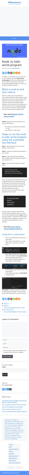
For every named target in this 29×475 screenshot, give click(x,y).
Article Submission (14, 449)
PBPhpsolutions (14, 2)
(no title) (11, 444)
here (21, 146)
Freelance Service (13, 456)
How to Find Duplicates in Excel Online (12, 407)
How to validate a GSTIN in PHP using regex (14, 404)
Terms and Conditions (15, 462)
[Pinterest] (11, 73)
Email (4, 367)
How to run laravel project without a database (14, 411)
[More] (19, 73)
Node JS (6, 303)
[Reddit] (16, 73)
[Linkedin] (8, 73)
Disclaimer (11, 453)
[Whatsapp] (14, 73)
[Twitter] (6, 73)
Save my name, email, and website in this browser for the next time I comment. (15, 351)
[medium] (10, 389)
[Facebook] (3, 73)
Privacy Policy (12, 460)
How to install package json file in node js (15, 311)
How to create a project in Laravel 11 (12, 409)
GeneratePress (23, 473)
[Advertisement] (14, 21)
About (10, 447)
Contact (11, 451)
